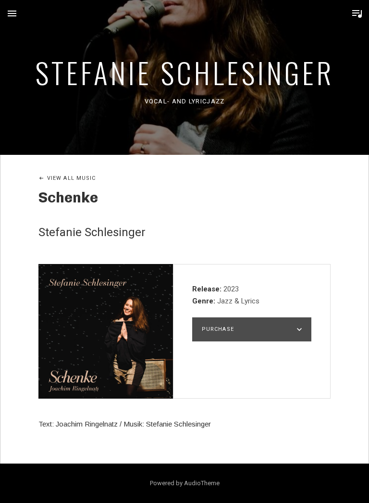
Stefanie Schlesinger (184, 71)
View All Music (71, 178)
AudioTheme (202, 483)
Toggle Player (357, 13)
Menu (12, 13)
